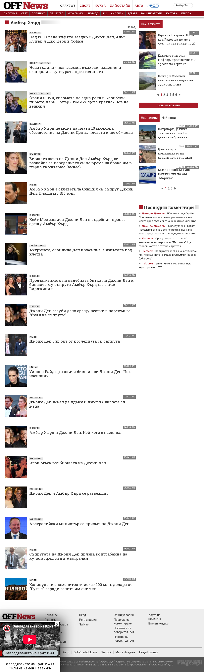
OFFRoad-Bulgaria (85, 652)
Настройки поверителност (124, 638)
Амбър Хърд (25, 22)
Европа (186, 13)
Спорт (85, 6)
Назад (131, 27)
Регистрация (88, 620)
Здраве (132, 13)
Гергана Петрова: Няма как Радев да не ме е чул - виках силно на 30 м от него (176, 41)
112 (105, 13)
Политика (38, 13)
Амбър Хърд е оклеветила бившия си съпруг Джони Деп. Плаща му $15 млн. (81, 191)
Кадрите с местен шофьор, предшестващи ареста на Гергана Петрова (177, 61)
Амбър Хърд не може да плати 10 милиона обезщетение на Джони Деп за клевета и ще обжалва (81, 130)
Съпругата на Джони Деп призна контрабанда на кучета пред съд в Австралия (78, 556)
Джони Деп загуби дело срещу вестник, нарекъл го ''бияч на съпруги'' (79, 312)
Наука (100, 6)
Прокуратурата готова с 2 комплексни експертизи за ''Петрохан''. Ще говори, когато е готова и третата (165, 242)
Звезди (34, 215)
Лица (33, 367)
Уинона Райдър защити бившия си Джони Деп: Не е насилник (80, 373)
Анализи (117, 13)
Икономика (76, 13)
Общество (56, 13)
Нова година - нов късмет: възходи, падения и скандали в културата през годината (75, 69)
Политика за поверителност (124, 630)
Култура (171, 13)
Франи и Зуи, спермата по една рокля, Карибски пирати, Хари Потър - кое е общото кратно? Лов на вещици (78, 102)
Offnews (68, 6)
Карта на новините (154, 617)
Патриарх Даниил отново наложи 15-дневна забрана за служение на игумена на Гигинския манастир (177, 137)
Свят (24, 13)
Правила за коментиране (123, 621)
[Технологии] (153, 6)
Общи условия (124, 615)
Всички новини (168, 105)
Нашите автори (151, 13)
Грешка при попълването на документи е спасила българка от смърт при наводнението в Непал (176, 157)
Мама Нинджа (125, 652)
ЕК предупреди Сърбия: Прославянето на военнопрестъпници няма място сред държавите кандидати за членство (167, 217)
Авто (138, 6)
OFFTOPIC (36, 398)
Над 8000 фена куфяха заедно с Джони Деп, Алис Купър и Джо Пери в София (77, 39)
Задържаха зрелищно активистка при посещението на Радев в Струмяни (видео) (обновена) (168, 255)
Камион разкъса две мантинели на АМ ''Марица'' (174, 174)
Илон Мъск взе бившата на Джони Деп (67, 462)
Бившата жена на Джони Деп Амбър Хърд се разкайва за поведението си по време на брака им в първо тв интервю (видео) (80, 162)
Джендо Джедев (153, 213)
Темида (93, 13)
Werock (106, 652)
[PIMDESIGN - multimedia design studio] (188, 664)
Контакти (51, 615)
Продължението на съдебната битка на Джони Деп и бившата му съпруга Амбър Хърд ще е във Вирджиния (81, 284)
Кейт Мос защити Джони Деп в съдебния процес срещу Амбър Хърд (77, 221)
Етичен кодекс (158, 623)
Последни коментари (169, 207)
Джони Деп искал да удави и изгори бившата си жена (77, 404)
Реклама (50, 620)
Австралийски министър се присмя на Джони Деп (79, 523)
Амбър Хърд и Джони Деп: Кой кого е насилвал (76, 432)
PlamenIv (148, 238)
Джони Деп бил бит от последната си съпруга (74, 341)
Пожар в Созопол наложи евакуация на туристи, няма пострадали (175, 82)
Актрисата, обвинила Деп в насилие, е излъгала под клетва (80, 251)
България (10, 13)
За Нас (84, 624)
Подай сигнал (148, 652)
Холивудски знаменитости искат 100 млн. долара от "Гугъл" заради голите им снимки (80, 586)
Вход (82, 615)
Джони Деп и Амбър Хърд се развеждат (68, 493)
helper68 (147, 263)
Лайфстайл (120, 6)
